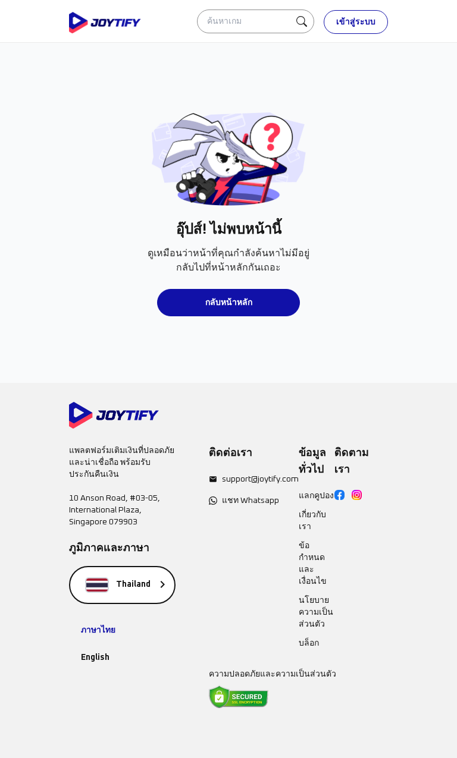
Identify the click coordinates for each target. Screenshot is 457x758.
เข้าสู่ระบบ (355, 22)
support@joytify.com (260, 479)
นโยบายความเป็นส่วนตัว (316, 612)
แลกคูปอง (316, 496)
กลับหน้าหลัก (228, 302)
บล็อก (309, 643)
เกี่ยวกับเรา (312, 521)
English (95, 657)
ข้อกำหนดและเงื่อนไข (313, 564)
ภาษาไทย (98, 630)
